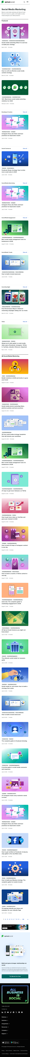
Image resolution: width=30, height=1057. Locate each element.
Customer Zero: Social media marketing (16, 40)
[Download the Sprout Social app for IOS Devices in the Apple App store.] (6, 1042)
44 (23, 919)
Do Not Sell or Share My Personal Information (19, 1053)
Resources (4, 1027)
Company (4, 1030)
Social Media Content (12, 684)
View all (25, 112)
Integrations (5, 1023)
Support (4, 1033)
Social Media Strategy (16, 306)
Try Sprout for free (15, 976)
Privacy (3, 1050)
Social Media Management (18, 237)
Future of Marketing (19, 712)
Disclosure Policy (24, 1050)
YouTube (14, 515)
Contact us (4, 1009)
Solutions (4, 1020)
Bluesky (3, 878)
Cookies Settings (5, 1053)
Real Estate (4, 684)
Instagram (13, 131)
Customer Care (5, 765)
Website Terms (16, 1050)
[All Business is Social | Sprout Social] (15, 994)
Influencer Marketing (6, 306)
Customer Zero (5, 40)
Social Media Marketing (6, 432)
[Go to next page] (27, 919)
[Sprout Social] (8, 2)
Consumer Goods (5, 404)
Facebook (4, 168)
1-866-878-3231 (5, 1006)
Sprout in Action (15, 571)
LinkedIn (3, 906)
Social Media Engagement (7, 237)
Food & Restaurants (14, 404)
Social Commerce (10, 168)
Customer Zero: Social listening (8, 712)
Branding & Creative (6, 131)
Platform (4, 1017)
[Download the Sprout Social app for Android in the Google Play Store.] (15, 1042)
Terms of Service (9, 1050)
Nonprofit (4, 656)
